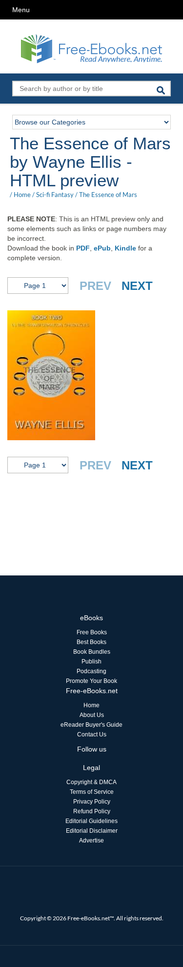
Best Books (91, 642)
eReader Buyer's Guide (91, 724)
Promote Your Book (91, 681)
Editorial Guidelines (91, 821)
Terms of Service (92, 791)
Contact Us (91, 734)
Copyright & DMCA (91, 782)
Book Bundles (91, 651)
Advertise (91, 840)
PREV (95, 285)
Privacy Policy (91, 801)
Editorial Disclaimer (92, 830)
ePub (102, 248)
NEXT (137, 285)
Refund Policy (91, 811)
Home (22, 194)
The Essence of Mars (108, 194)
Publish (91, 661)
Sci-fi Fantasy (55, 194)
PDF (83, 248)
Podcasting (91, 671)
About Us (92, 715)
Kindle (125, 248)
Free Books (92, 632)
